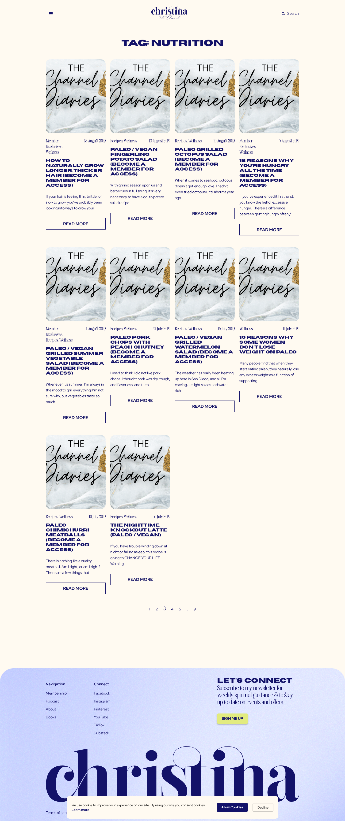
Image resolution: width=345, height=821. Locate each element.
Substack (101, 733)
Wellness (52, 152)
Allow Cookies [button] (232, 807)
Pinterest (101, 709)
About (51, 709)
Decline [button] (262, 807)
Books (51, 717)
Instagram (102, 701)
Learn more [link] (80, 810)
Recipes (116, 141)
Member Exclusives (54, 143)
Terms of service (59, 812)
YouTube (101, 717)
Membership (56, 693)
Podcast (52, 701)
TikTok (99, 725)
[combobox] (293, 13)
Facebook (102, 693)
